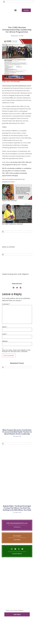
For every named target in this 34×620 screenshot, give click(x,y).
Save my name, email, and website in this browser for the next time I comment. (16, 350)
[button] (15, 10)
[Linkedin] (15, 548)
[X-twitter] (18, 548)
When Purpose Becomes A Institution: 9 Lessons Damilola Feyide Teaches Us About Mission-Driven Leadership (17, 432)
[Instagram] (11, 548)
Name (4, 327)
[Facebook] (22, 548)
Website (5, 341)
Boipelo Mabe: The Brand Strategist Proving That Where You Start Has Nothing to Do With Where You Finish (17, 508)
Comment (6, 304)
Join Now (17, 614)
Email (4, 334)
